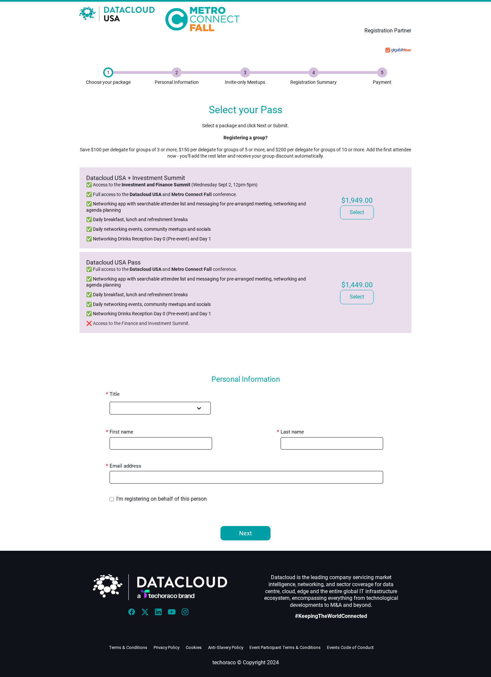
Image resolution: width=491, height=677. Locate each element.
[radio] (357, 212)
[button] (133, 614)
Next (245, 533)
